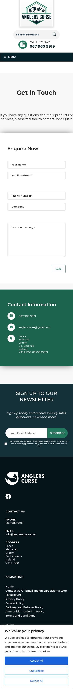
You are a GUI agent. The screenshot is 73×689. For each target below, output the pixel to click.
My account (13, 594)
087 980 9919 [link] (14, 523)
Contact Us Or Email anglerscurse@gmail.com (36, 590)
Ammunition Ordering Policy (24, 611)
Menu (12, 57)
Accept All (36, 660)
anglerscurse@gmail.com (34, 327)
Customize (36, 670)
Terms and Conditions (20, 615)
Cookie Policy (14, 603)
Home (9, 586)
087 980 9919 (42, 46)
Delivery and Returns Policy (24, 607)
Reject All (36, 681)
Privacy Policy (43, 441)
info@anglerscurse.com (21, 534)
